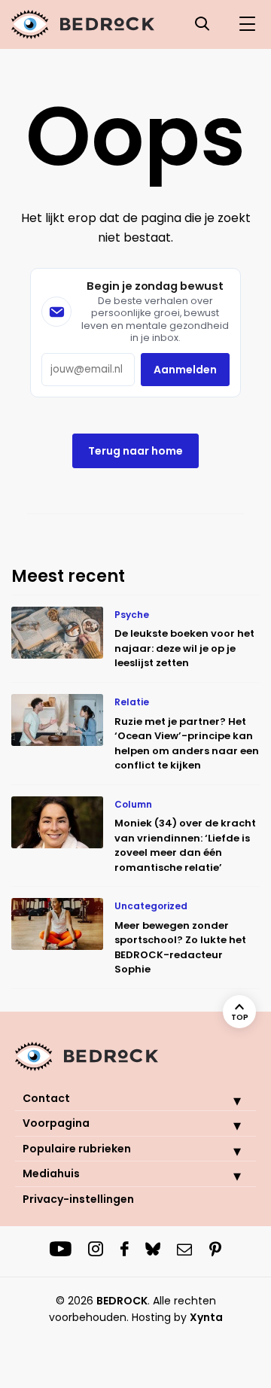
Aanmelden (185, 369)
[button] (226, 1100)
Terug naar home (135, 450)
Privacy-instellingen (78, 1199)
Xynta (206, 1317)
